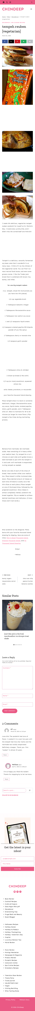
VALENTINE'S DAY (11, 983)
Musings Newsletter (12, 952)
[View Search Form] (32, 2)
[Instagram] (10, 2)
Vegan (7, 986)
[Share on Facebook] (5, 41)
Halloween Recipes (11, 924)
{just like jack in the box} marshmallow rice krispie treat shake (16, 636)
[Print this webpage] (30, 41)
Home (4, 17)
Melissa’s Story (24, 1000)
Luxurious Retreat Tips (13, 940)
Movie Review (10, 942)
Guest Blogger (10, 917)
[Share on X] (11, 41)
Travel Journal (10, 980)
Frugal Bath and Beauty (13, 914)
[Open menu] (31, 9)
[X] (6, 2)
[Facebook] (3, 2)
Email (5, 704)
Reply (5, 755)
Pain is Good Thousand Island (17, 538)
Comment (7, 668)
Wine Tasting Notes (12, 991)
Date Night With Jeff (12, 906)
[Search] (29, 790)
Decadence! (15, 17)
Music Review (9, 950)
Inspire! (8, 937)
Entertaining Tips (11, 912)
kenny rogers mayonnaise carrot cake (9, 579)
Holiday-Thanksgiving (13, 932)
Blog (8, 17)
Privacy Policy (10, 1000)
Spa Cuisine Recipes (18, 22)
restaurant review (11, 963)
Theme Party (9, 978)
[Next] (31, 621)
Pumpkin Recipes (11, 960)
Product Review (10, 957)
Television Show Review (13, 975)
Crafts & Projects (11, 904)
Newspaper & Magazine (13, 955)
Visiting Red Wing (11, 988)
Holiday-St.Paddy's (12, 929)
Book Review (9, 899)
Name (5, 695)
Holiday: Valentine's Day (14, 935)
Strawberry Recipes (12, 968)
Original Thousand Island (11, 540)
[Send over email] (24, 41)
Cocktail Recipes (11, 901)
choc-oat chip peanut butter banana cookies (27, 579)
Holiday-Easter (10, 927)
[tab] (13, 644)
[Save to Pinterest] (17, 41)
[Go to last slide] (4, 621)
